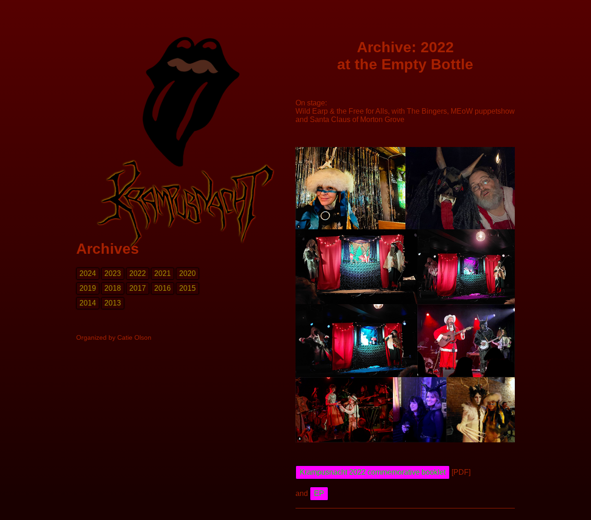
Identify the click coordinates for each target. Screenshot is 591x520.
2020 (187, 273)
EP (319, 493)
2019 (87, 288)
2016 (162, 288)
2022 (137, 273)
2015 (187, 288)
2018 (112, 288)
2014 (87, 303)
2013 (112, 303)
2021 (162, 273)
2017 (137, 288)
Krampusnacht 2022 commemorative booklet (373, 472)
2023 (112, 273)
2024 (87, 273)
